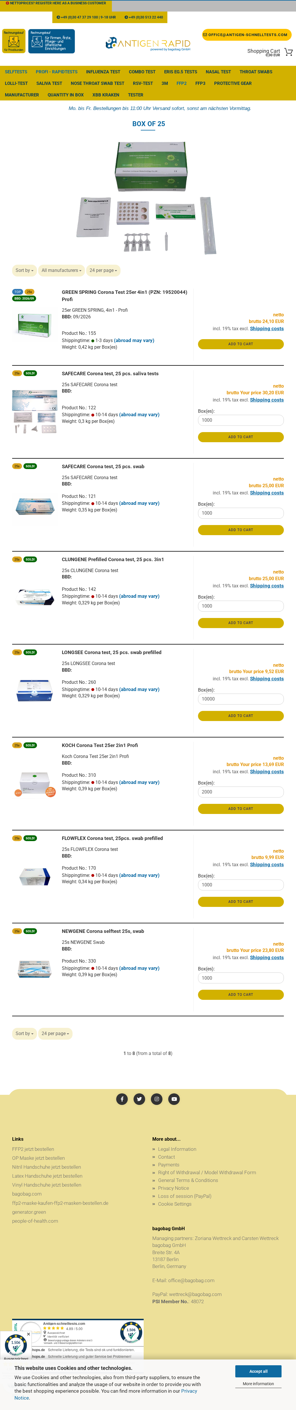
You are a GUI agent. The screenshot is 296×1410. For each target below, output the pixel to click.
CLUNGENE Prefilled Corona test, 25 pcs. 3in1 (113, 559)
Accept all (258, 1371)
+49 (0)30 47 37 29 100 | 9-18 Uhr (88, 17)
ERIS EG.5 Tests (180, 71)
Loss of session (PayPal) (185, 1196)
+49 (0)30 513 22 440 (145, 17)
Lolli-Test (16, 83)
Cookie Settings (175, 1204)
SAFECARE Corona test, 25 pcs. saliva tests (110, 373)
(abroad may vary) (134, 340)
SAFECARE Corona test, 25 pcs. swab (103, 466)
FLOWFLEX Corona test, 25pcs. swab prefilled (112, 838)
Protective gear (233, 83)
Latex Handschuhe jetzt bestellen (47, 1176)
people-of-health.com (35, 1221)
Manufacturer (22, 95)
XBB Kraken (105, 95)
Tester (135, 95)
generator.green (29, 1212)
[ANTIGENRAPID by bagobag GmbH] (147, 44)
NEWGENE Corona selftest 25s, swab (103, 931)
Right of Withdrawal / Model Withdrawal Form (207, 1172)
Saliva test (49, 83)
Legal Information (177, 1149)
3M (165, 83)
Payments (169, 1165)
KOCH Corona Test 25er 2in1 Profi (100, 745)
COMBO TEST (142, 71)
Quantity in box (66, 95)
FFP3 (200, 83)
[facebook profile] (122, 1099)
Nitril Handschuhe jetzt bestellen (46, 1167)
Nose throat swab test (97, 83)
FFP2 (182, 83)
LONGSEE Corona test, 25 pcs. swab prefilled (112, 652)
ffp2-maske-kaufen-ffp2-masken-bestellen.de (60, 1203)
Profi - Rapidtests (56, 71)
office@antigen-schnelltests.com (208, 17)
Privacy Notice (173, 1188)
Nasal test (218, 71)
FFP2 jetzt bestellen (33, 1149)
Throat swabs (256, 71)
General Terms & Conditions (188, 1180)
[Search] (252, 17)
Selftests (16, 71)
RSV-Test (143, 83)
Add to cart (240, 344)
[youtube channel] (174, 1099)
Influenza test (103, 71)
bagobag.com (27, 1194)
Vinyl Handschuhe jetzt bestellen (46, 1185)
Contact (166, 1157)
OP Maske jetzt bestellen (38, 1158)
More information (258, 1383)
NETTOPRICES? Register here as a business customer (57, 3)
